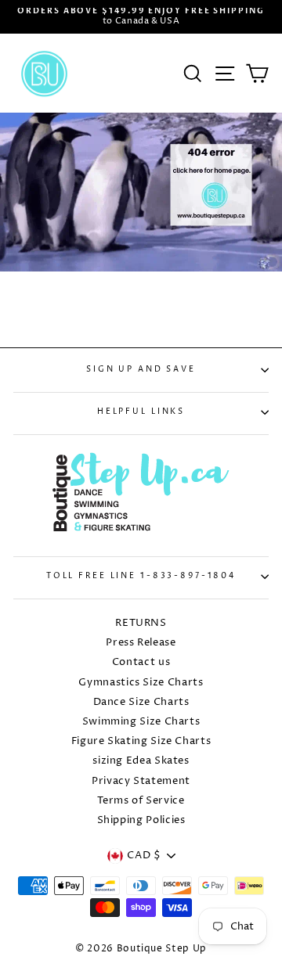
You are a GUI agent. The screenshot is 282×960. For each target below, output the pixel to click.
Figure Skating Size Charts (141, 741)
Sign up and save (141, 370)
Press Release (140, 642)
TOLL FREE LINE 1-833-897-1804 (141, 576)
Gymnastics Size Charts (140, 682)
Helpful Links (141, 412)
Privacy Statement (141, 781)
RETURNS (140, 623)
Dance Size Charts (141, 702)
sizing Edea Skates (140, 761)
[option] (141, 17)
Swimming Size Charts (141, 721)
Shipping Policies (141, 820)
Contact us (141, 662)
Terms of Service (140, 800)
